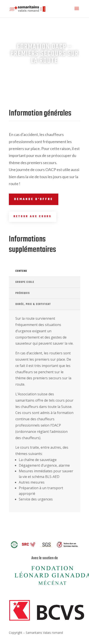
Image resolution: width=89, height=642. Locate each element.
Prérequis (22, 293)
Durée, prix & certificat (33, 304)
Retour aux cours (33, 216)
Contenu (21, 271)
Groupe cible (24, 282)
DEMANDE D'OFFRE (33, 199)
